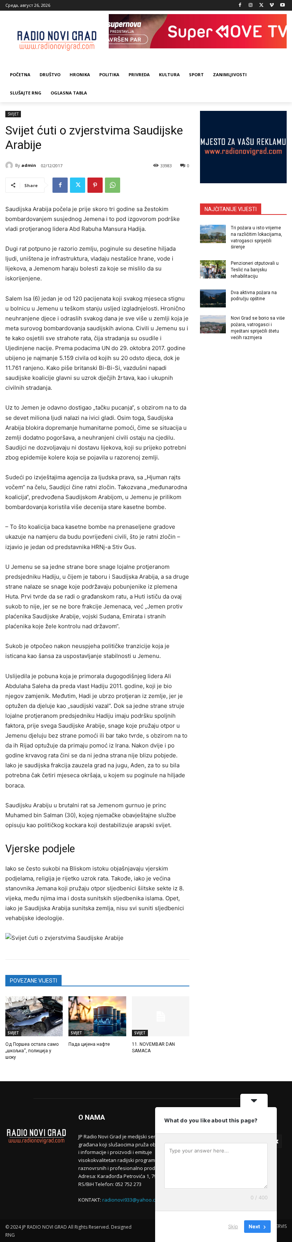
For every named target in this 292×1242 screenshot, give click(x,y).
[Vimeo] (271, 5)
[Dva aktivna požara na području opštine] (213, 299)
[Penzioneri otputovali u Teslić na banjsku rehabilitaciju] (213, 269)
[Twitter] (261, 5)
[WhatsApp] (112, 185)
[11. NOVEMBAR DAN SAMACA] (160, 1016)
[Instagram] (250, 5)
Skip (233, 1226)
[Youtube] (282, 5)
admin (28, 165)
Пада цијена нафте (89, 1044)
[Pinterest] (95, 185)
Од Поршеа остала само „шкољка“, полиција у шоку (32, 1051)
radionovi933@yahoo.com (132, 1199)
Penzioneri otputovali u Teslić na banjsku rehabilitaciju (255, 270)
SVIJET (13, 114)
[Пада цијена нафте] (97, 1016)
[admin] (10, 165)
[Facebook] (240, 5)
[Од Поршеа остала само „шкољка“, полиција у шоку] (34, 1016)
